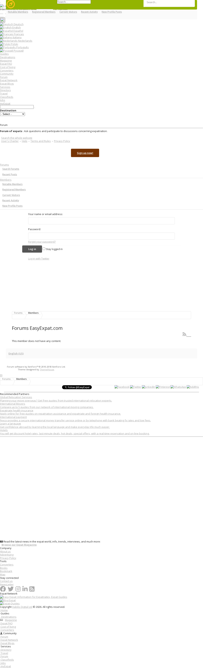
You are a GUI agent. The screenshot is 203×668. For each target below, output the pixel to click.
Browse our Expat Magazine (19, 544)
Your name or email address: (45, 214)
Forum (4, 77)
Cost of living (7, 67)
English (16, 27)
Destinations (7, 57)
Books (4, 568)
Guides (4, 54)
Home (4, 610)
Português (22, 47)
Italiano (17, 37)
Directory (5, 90)
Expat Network (8, 80)
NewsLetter (7, 584)
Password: (34, 229)
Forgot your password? (42, 241)
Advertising (6, 554)
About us (5, 551)
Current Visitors (11, 195)
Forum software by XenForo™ (36, 366)
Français (18, 34)
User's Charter (10, 141)
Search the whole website (16, 138)
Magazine (6, 60)
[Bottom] (1, 375)
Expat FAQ (6, 64)
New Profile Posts (12, 206)
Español (18, 31)
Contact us (6, 581)
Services (5, 87)
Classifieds (6, 97)
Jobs (2, 100)
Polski (14, 44)
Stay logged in (54, 249)
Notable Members (12, 184)
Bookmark (6, 571)
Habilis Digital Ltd (22, 607)
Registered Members (14, 189)
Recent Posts (9, 174)
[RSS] (187, 334)
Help (24, 141)
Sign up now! (85, 153)
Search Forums (10, 169)
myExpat (5, 103)
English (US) (16, 353)
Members (5, 179)
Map (2, 574)
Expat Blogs (7, 83)
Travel (4, 93)
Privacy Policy (62, 141)
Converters (6, 70)
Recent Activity (10, 200)
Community (6, 73)
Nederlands (24, 40)
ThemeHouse (47, 369)
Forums (4, 164)
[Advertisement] (101, 489)
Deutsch (18, 24)
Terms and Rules (41, 141)
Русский (18, 50)
